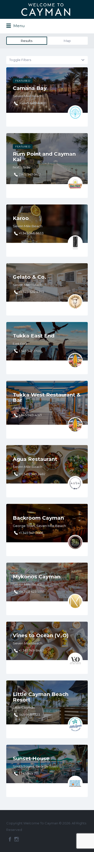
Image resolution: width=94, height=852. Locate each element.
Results (26, 41)
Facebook (10, 839)
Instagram (16, 839)
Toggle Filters (20, 60)
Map (67, 41)
